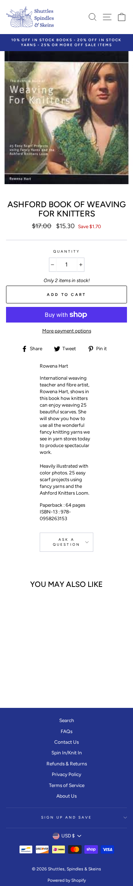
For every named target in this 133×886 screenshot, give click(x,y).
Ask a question (66, 542)
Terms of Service (66, 785)
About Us (66, 796)
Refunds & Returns (66, 763)
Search (66, 720)
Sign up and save (66, 817)
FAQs (66, 731)
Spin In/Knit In (66, 752)
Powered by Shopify (67, 880)
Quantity (66, 251)
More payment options (66, 331)
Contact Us (66, 742)
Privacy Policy (66, 774)
